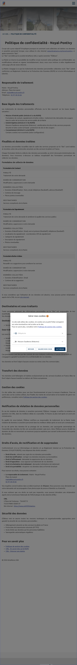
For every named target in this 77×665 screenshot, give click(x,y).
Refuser (31, 349)
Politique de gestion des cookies (50, 327)
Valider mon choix (45, 349)
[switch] (14, 341)
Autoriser (60, 349)
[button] (38, 333)
